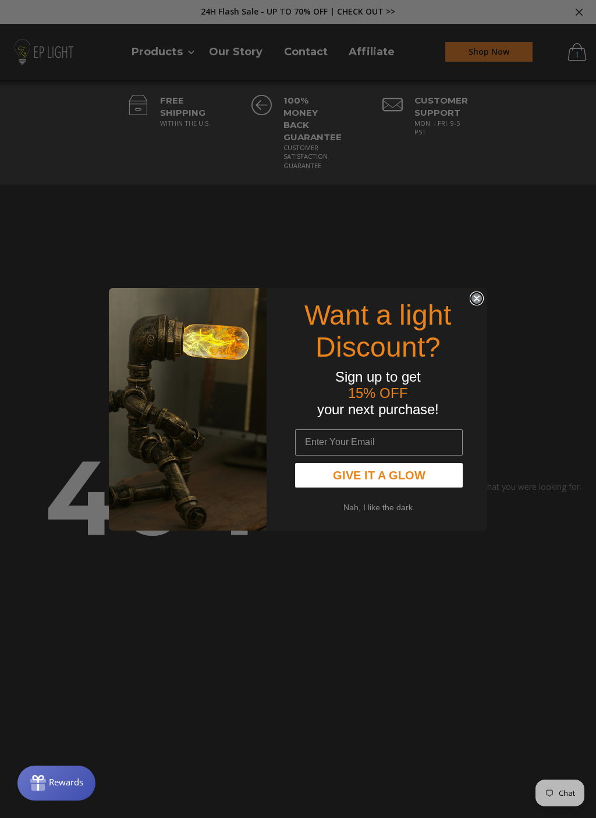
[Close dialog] (477, 298)
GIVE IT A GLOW (379, 475)
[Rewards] (56, 783)
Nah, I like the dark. (379, 507)
